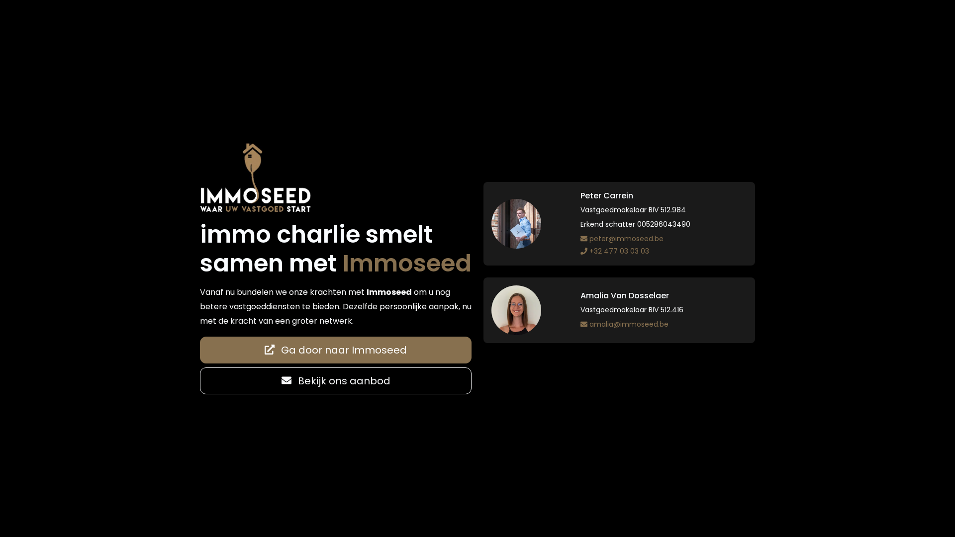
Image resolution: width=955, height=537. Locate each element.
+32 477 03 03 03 (619, 251)
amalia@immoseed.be (628, 324)
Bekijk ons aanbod (342, 381)
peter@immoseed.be (626, 239)
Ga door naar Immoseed (343, 350)
